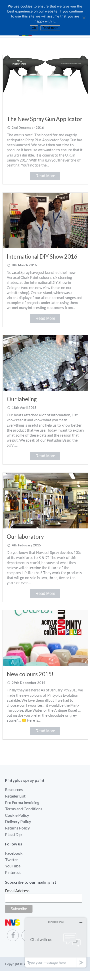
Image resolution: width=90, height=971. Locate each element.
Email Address (17, 890)
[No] (83, 17)
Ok (34, 28)
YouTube (12, 865)
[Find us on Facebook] (13, 935)
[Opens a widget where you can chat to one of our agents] (55, 942)
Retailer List (15, 796)
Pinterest (13, 872)
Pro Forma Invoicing (22, 802)
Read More (45, 176)
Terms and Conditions (23, 808)
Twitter (11, 859)
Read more (50, 28)
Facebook (13, 853)
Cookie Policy (17, 815)
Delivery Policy (18, 821)
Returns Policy (17, 827)
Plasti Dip (13, 834)
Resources (14, 789)
